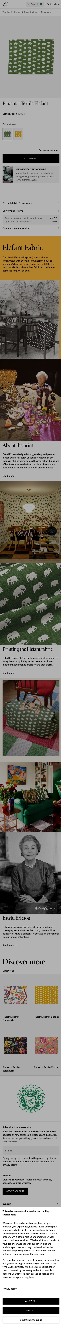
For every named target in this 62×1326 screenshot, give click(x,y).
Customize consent (31, 1320)
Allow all (31, 1301)
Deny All (31, 1310)
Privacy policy (10, 1288)
